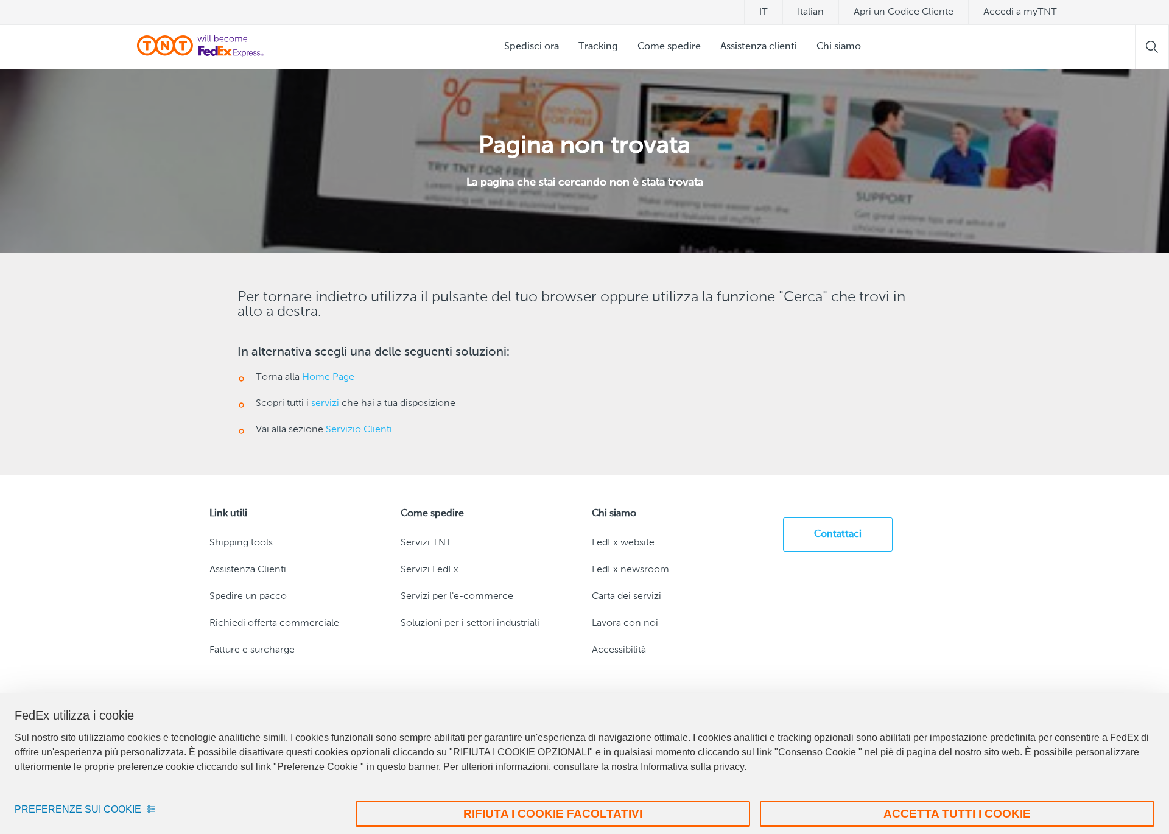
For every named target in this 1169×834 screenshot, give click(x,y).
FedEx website (623, 543)
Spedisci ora (531, 47)
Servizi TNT (426, 543)
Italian (811, 12)
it (763, 12)
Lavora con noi (625, 623)
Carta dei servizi (626, 596)
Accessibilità (619, 650)
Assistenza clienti (758, 47)
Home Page (328, 377)
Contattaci (838, 534)
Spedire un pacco (248, 596)
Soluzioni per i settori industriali (470, 623)
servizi (325, 403)
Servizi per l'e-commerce (457, 596)
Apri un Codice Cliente (903, 12)
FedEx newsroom (630, 570)
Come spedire (669, 47)
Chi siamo (838, 47)
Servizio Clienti (359, 430)
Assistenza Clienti (247, 570)
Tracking (598, 47)
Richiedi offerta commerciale (274, 623)
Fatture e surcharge (252, 650)
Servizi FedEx (429, 570)
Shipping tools (241, 543)
